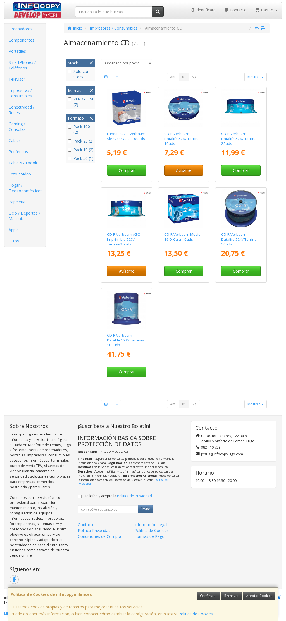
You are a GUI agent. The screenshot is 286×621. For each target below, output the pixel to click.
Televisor (17, 79)
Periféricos (18, 151)
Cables (15, 140)
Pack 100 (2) (81, 129)
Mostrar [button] (254, 76)
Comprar (127, 170)
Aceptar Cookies (259, 595)
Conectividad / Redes (21, 109)
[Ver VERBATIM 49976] (126, 108)
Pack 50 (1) (83, 158)
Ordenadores (20, 29)
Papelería (17, 201)
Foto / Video (20, 174)
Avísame (183, 170)
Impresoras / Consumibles (20, 93)
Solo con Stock (81, 74)
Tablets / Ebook (23, 162)
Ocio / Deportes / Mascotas (24, 215)
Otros (14, 241)
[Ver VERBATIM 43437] (183, 108)
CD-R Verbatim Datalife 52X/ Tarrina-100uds (125, 340)
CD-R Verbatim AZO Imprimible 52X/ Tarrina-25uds (123, 239)
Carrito (267, 10)
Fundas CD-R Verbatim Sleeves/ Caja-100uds (126, 136)
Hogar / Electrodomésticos (25, 187)
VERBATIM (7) (83, 101)
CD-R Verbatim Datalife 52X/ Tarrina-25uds (239, 138)
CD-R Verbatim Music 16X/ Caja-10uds (182, 237)
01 (184, 76)
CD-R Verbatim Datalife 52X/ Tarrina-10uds (182, 138)
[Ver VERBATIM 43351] (241, 208)
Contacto (238, 10)
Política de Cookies (195, 614)
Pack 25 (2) (83, 141)
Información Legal (150, 524)
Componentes (21, 40)
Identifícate (205, 10)
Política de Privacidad (134, 496)
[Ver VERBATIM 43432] (241, 108)
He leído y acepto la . (118, 496)
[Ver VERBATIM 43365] (183, 208)
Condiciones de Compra (99, 536)
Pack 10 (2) (83, 149)
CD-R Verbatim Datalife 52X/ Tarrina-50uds (239, 239)
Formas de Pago (149, 536)
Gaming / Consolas (17, 126)
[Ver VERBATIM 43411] (126, 309)
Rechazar (231, 595)
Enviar (145, 509)
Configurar (208, 595)
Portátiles (17, 51)
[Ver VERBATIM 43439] (126, 208)
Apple (14, 229)
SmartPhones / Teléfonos (22, 65)
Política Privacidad (94, 530)
